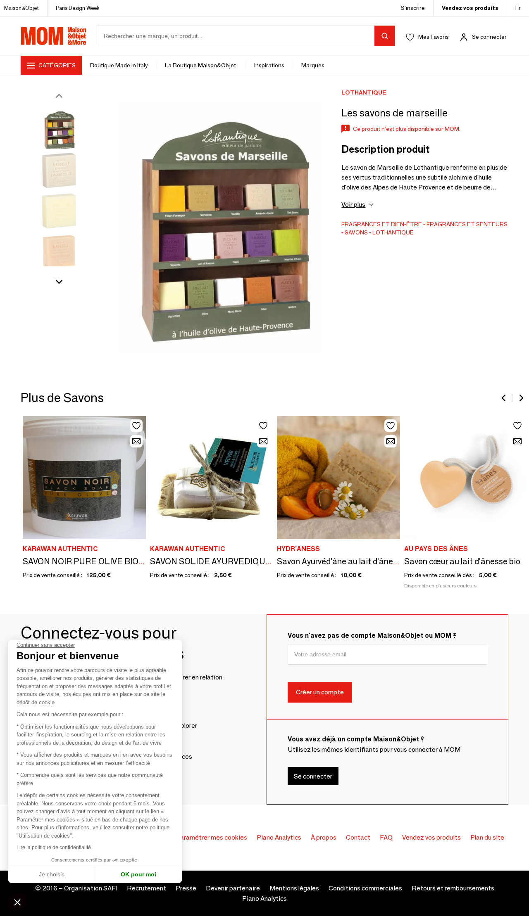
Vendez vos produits (470, 8)
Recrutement (146, 888)
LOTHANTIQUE (393, 232)
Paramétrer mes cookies (211, 837)
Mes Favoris (433, 36)
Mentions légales (294, 888)
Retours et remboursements (453, 888)
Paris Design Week (78, 8)
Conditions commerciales (365, 888)
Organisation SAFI (90, 888)
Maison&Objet (21, 8)
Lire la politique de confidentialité (54, 847)
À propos (323, 837)
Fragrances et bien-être (381, 224)
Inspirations (269, 65)
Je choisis (51, 874)
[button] (17, 902)
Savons (356, 232)
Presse (186, 888)
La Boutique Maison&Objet (201, 65)
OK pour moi (138, 874)
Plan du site (487, 837)
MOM (54, 36)
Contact (358, 837)
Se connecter (489, 36)
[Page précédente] (504, 398)
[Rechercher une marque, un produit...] (384, 36)
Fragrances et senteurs (467, 224)
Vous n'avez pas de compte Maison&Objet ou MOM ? (372, 635)
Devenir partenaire (233, 888)
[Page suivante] (520, 398)
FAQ (386, 837)
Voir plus (353, 204)
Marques (312, 65)
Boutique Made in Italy (119, 65)
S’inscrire (413, 8)
